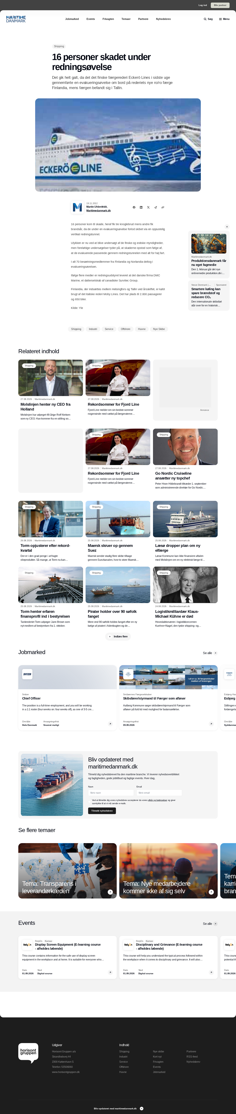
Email (139, 786)
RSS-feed (192, 1056)
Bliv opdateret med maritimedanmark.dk (115, 1108)
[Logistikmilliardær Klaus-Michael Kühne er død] (185, 597)
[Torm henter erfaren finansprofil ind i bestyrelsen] (50, 597)
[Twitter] (148, 207)
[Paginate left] (21, 698)
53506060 (67, 1067)
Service (123, 1061)
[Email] (155, 207)
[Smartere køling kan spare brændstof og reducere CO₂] (209, 295)
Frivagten (158, 1061)
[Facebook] (134, 207)
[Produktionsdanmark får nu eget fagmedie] (209, 254)
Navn (90, 786)
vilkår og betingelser (157, 800)
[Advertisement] (185, 387)
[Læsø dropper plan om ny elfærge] (185, 531)
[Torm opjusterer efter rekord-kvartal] (50, 531)
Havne (123, 1072)
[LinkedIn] (141, 207)
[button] (227, 226)
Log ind (203, 5)
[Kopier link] (162, 207)
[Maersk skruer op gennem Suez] (118, 531)
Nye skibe (158, 1051)
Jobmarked (159, 1072)
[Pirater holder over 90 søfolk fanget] (118, 597)
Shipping (124, 1051)
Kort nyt (157, 1056)
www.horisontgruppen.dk (66, 1072)
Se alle (207, 653)
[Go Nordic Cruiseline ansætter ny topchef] (185, 459)
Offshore (124, 1067)
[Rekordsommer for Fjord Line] (118, 388)
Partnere (191, 1051)
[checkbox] (89, 801)
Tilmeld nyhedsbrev (102, 810)
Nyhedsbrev (193, 1061)
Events (157, 1067)
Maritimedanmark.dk (98, 210)
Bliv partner (220, 5)
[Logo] (16, 19)
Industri (123, 1056)
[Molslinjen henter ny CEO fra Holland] (50, 390)
